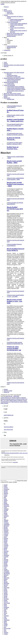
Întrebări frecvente (11, 47)
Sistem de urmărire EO (15, 20)
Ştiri (8, 39)
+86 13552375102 (8, 429)
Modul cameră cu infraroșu (16, 400)
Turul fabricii (10, 13)
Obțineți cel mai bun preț (13, 174)
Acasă (5, 9)
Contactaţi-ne (7, 50)
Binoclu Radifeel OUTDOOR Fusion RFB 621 (15, 208)
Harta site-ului (8, 396)
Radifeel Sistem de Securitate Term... (12, 148)
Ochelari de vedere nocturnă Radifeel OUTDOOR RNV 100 (14, 348)
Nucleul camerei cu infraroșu (19, 397)
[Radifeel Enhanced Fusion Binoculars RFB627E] (15, 245)
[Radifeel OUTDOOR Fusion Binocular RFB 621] (15, 204)
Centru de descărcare (12, 46)
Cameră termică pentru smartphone (18, 23)
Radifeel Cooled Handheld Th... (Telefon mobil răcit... (15, 120)
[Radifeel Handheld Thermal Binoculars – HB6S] (15, 158)
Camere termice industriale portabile (15, 88)
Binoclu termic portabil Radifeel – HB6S (14, 161)
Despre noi (9, 12)
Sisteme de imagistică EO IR (11, 82)
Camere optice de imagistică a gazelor (16, 89)
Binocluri (6, 66)
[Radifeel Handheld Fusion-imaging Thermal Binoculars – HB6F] (15, 179)
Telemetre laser (10, 99)
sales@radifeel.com (8, 415)
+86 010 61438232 (8, 427)
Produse (6, 15)
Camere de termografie (12, 22)
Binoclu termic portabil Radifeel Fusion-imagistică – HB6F (15, 184)
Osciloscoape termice (12, 75)
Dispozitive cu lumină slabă (13, 76)
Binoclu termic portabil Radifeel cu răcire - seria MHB (14, 301)
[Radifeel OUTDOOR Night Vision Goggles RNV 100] (15, 343)
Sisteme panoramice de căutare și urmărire (14, 78)
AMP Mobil (16, 396)
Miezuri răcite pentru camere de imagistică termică (14, 35)
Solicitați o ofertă (8, 390)
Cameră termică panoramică (17, 19)
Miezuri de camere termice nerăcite (15, 33)
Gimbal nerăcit (10, 83)
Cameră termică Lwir (6, 397)
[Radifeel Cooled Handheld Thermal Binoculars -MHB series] (15, 296)
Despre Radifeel (8, 10)
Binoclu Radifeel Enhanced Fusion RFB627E (15, 249)
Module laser (7, 97)
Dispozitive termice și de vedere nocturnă (14, 65)
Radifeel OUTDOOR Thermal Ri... (13, 138)
